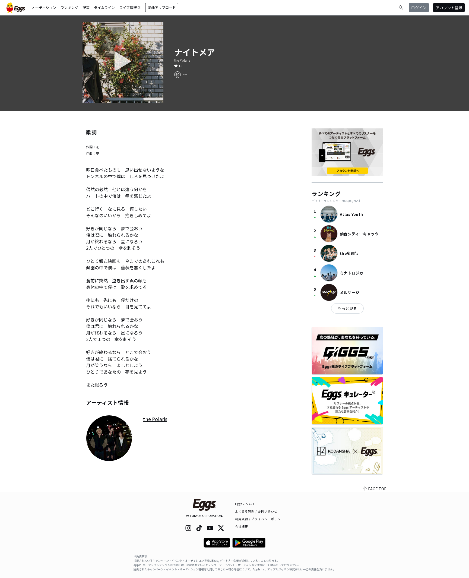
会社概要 (241, 526)
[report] (185, 74)
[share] (177, 74)
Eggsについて (245, 503)
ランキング (69, 7)
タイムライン (104, 7)
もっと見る (347, 308)
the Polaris (182, 60)
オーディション (44, 7)
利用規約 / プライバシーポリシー (259, 519)
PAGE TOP (377, 488)
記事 (86, 7)
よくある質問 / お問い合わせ (256, 511)
